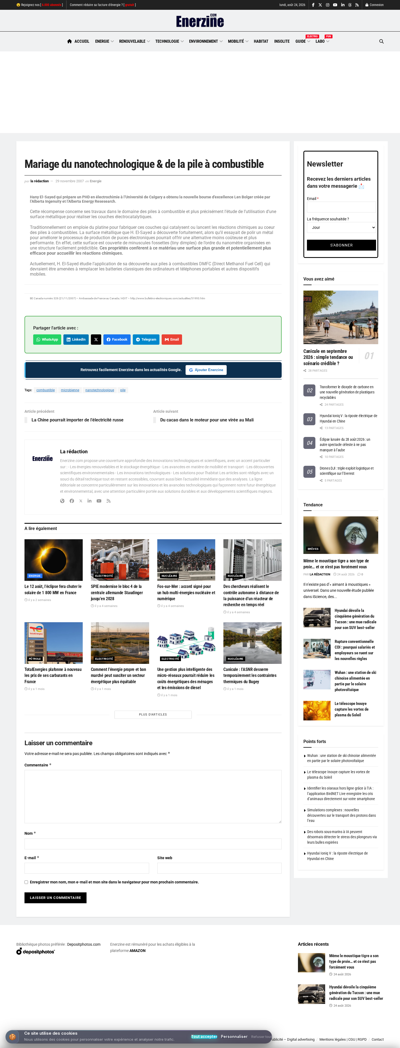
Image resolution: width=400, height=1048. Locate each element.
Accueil (82, 41)
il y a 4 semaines (106, 606)
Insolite (282, 41)
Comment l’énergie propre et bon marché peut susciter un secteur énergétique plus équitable (118, 675)
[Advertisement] (200, 92)
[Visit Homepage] (200, 21)
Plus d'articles (153, 714)
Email (174, 339)
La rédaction (39, 181)
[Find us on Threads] (350, 5)
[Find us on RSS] (357, 5)
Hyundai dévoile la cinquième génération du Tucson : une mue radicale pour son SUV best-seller (356, 993)
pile (122, 390)
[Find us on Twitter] (320, 5)
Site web (164, 858)
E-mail (31, 857)
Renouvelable (132, 41)
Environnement (203, 41)
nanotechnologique (99, 390)
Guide (303, 40)
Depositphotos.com (83, 944)
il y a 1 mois (36, 689)
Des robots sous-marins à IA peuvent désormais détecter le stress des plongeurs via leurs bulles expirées (342, 837)
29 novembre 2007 (70, 181)
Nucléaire (169, 575)
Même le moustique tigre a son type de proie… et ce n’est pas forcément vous (354, 961)
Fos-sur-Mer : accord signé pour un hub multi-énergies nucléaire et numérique (186, 592)
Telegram (148, 339)
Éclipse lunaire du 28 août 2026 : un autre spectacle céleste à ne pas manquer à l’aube (345, 444)
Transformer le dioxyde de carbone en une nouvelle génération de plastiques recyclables (347, 392)
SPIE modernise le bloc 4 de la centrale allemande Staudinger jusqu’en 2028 (117, 592)
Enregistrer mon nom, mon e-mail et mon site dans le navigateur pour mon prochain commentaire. (114, 882)
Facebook (118, 339)
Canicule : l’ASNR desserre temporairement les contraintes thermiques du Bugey (249, 675)
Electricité (104, 575)
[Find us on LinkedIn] (342, 5)
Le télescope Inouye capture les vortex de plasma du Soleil (351, 709)
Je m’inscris (355, 1032)
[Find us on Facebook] (313, 5)
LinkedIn (77, 339)
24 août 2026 (345, 574)
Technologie (167, 41)
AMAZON (138, 950)
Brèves (313, 548)
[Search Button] (381, 41)
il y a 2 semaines (39, 600)
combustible (45, 390)
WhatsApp (49, 339)
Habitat (261, 41)
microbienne (70, 390)
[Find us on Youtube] (335, 5)
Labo (322, 40)
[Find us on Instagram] (327, 5)
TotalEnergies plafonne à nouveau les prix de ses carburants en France (53, 675)
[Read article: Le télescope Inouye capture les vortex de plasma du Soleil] (317, 710)
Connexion (376, 5)
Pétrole (35, 658)
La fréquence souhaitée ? (328, 219)
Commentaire (38, 764)
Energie (102, 41)
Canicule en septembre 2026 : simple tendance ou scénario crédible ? (328, 357)
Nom (30, 833)
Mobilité (236, 41)
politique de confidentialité (194, 1042)
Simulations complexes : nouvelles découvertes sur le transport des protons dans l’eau (341, 815)
